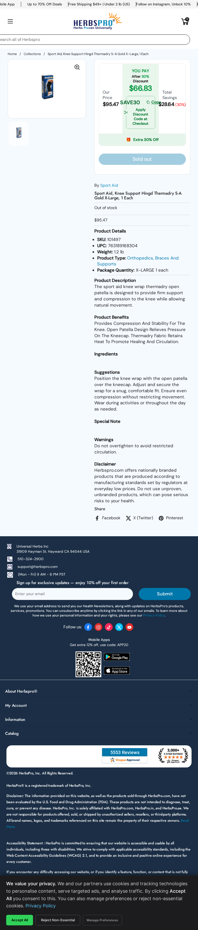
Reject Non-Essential (58, 920)
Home (12, 54)
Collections (32, 54)
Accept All (19, 920)
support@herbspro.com (37, 566)
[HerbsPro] (98, 21)
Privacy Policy (41, 905)
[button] (185, 21)
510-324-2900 (31, 559)
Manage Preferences (102, 920)
